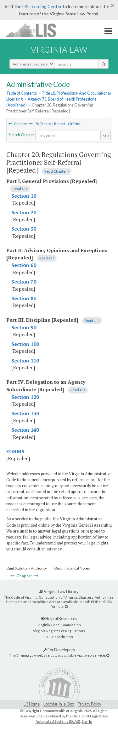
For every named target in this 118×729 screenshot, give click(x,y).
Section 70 (23, 281)
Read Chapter (56, 171)
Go (106, 135)
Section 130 (25, 413)
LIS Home (32, 704)
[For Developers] (107, 655)
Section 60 (23, 265)
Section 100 (25, 344)
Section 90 (23, 327)
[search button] (103, 64)
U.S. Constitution (59, 637)
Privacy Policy (89, 704)
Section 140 (25, 429)
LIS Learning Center (42, 6)
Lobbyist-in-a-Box (58, 704)
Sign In (86, 721)
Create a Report (52, 123)
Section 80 (23, 298)
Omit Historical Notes (72, 568)
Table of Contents (21, 93)
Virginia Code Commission (59, 625)
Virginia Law (59, 49)
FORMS (15, 451)
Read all (19, 188)
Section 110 (25, 360)
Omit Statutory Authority (26, 568)
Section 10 (23, 195)
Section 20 (23, 212)
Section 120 (25, 396)
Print (76, 123)
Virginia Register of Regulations (59, 631)
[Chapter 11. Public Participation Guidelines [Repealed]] (10, 123)
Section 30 (23, 228)
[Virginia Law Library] (66, 606)
